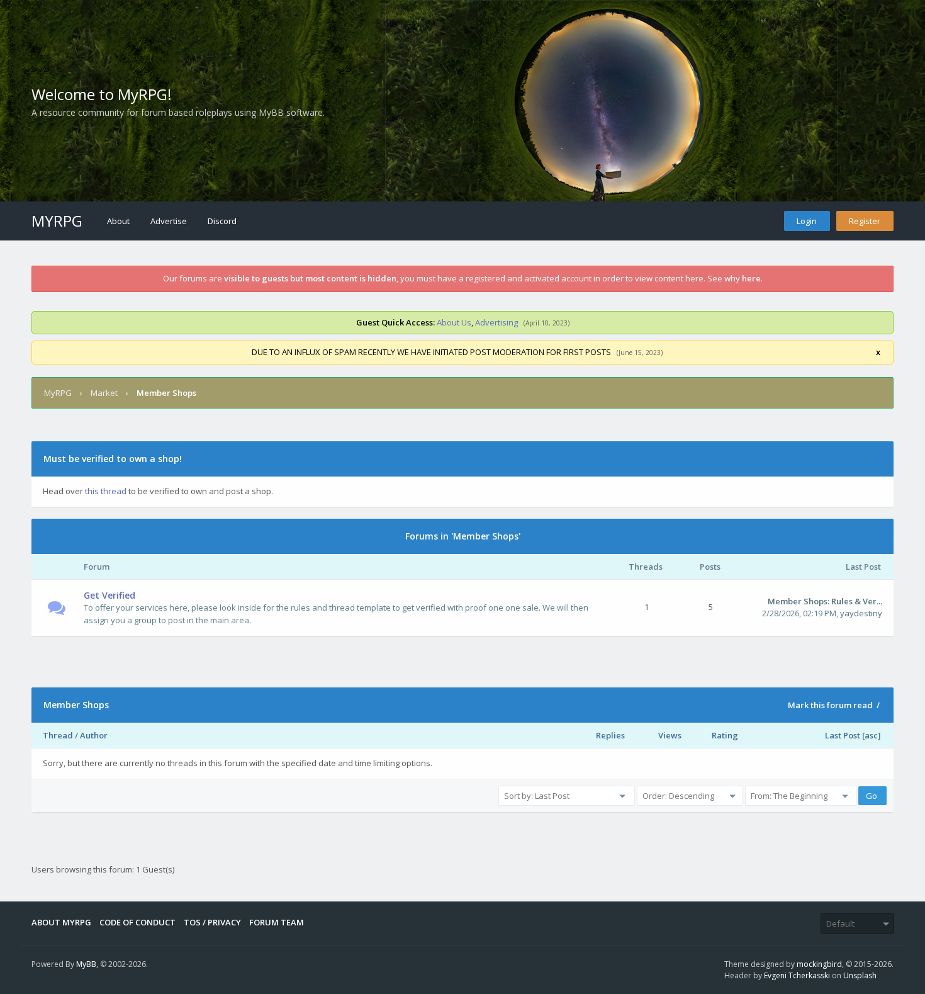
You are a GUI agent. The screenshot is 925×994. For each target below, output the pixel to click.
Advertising (496, 322)
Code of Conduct (137, 922)
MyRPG (56, 220)
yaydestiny (861, 613)
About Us (454, 322)
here (751, 278)
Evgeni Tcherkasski (797, 975)
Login (807, 221)
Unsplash (860, 975)
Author (94, 735)
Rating (725, 735)
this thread (105, 491)
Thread (58, 735)
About (118, 221)
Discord (222, 221)
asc (871, 735)
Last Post (842, 735)
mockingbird (819, 964)
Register (864, 221)
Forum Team (276, 922)
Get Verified (109, 595)
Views (669, 735)
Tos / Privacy (212, 922)
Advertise (168, 221)
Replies (610, 735)
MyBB (86, 964)
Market (104, 392)
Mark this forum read (830, 705)
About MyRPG (61, 922)
